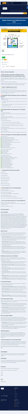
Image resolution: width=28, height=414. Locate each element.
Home (2, 59)
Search (25, 13)
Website (4, 66)
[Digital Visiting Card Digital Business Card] (14, 40)
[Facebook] (22, 3)
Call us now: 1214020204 (14, 11)
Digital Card (16, 394)
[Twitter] (24, 3)
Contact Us (16, 397)
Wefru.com (11, 409)
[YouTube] (5, 396)
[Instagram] (26, 3)
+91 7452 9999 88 (17, 402)
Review (5, 59)
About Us (16, 396)
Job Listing (16, 393)
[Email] (7, 396)
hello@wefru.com (17, 403)
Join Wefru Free (17, 406)
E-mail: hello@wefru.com (23, 11)
